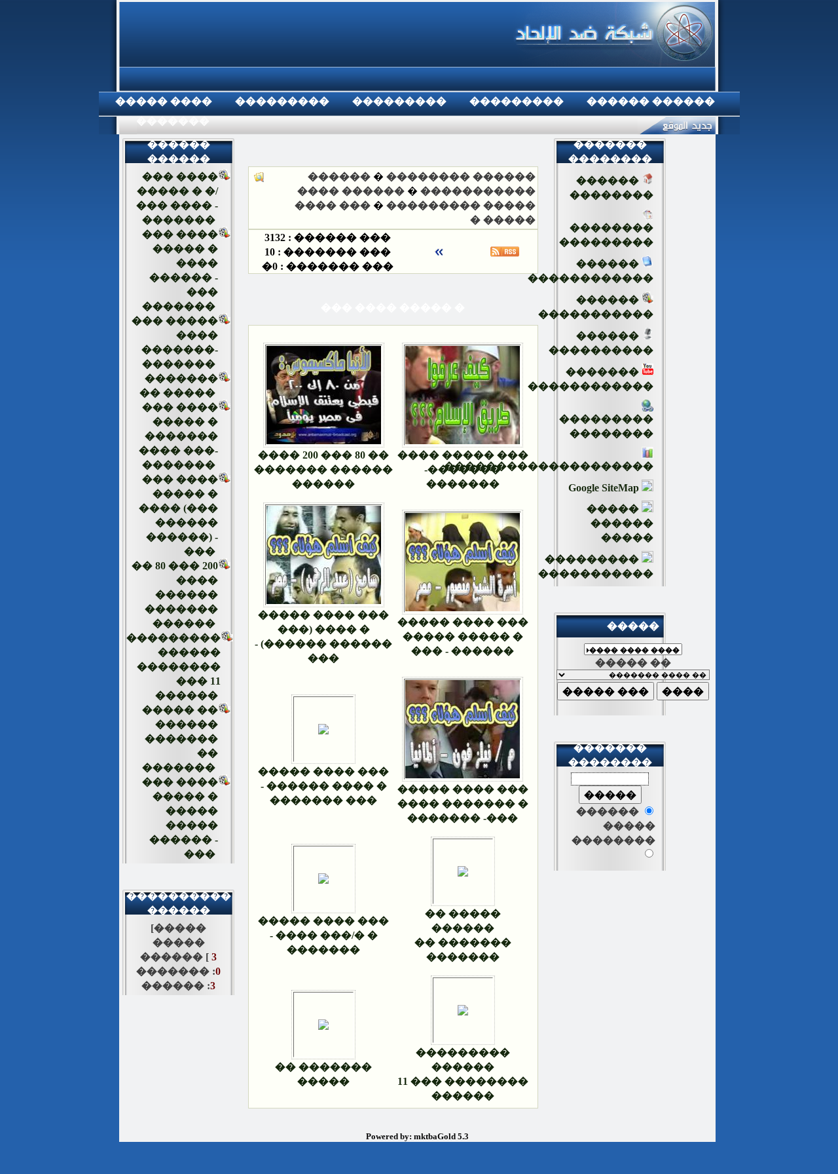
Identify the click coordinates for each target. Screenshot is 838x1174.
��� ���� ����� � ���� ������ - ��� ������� (323, 786)
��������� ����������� (595, 566)
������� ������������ (590, 379)
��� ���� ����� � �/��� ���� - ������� (323, 935)
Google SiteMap (605, 487)
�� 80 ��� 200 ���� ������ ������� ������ (175, 594)
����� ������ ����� (620, 523)
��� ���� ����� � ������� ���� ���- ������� (178, 436)
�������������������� (548, 466)
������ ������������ (590, 271)
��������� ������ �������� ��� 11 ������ (173, 666)
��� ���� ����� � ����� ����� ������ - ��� (462, 636)
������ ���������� (601, 343)
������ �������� (461, 176)
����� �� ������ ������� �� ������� (180, 738)
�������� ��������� (606, 235)
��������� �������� (606, 426)
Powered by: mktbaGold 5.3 (417, 1136)
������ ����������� (595, 307)
